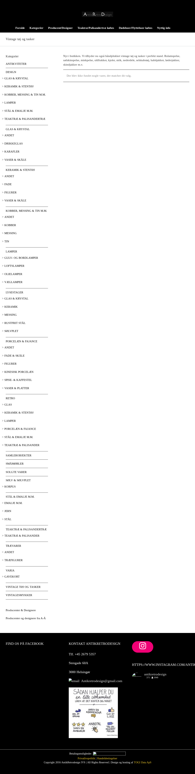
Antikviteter (16, 63)
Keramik (11, 306)
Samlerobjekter (18, 455)
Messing (10, 233)
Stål (7, 519)
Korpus (10, 486)
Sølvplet (11, 331)
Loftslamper (14, 265)
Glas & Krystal (16, 78)
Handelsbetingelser (107, 758)
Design (11, 72)
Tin (6, 241)
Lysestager (14, 292)
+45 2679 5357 (85, 654)
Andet (9, 135)
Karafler (11, 151)
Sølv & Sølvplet (18, 480)
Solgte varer (16, 472)
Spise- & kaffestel (18, 379)
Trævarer (13, 545)
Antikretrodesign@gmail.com (100, 681)
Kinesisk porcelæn (19, 371)
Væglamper (13, 282)
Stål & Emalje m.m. (18, 110)
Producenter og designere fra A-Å (26, 618)
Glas (8, 404)
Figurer (10, 192)
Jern (7, 511)
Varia (10, 570)
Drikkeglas (13, 143)
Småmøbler (15, 463)
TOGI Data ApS (142, 762)
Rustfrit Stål (15, 323)
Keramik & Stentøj (19, 86)
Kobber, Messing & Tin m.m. (25, 94)
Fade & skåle (14, 355)
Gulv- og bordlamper (21, 257)
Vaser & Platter (16, 388)
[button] (183, 27)
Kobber (10, 225)
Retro (10, 398)
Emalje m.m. (13, 503)
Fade (8, 184)
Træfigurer (13, 560)
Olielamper (13, 274)
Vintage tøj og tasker (23, 586)
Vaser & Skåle (15, 159)
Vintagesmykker (19, 595)
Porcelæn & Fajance (21, 341)
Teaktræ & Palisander (21, 445)
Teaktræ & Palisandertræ (24, 118)
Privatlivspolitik (86, 758)
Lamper (10, 102)
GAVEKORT (12, 576)
